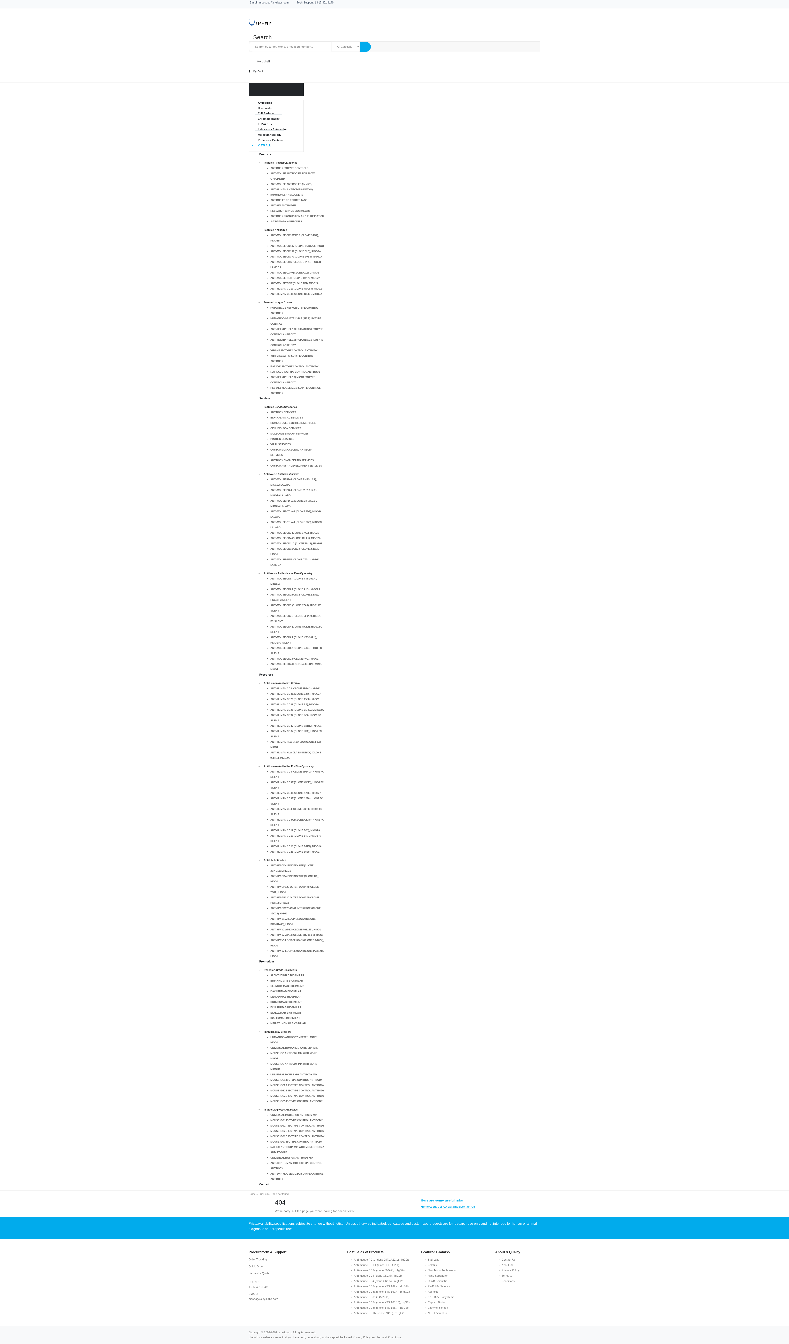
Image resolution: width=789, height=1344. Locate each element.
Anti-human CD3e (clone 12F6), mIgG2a (295, 693)
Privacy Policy (511, 1270)
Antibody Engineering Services (292, 460)
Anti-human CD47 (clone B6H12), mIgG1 (295, 725)
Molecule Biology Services (289, 433)
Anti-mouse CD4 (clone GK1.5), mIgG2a (295, 538)
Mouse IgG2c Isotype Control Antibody (297, 1096)
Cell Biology (266, 113)
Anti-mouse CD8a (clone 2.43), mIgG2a (295, 589)
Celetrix (432, 1265)
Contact (264, 1184)
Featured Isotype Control (278, 302)
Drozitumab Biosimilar (286, 1002)
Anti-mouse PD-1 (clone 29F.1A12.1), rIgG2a (381, 1259)
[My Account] (262, 61)
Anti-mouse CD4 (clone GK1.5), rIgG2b (378, 1275)
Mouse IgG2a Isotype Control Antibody (297, 1085)
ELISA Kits (265, 124)
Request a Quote (259, 1273)
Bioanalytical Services (286, 417)
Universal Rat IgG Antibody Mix (291, 1157)
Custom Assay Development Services (296, 465)
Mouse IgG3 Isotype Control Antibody (296, 1101)
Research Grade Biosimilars (290, 210)
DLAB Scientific (437, 1281)
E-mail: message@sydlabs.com (269, 2)
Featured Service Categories (280, 407)
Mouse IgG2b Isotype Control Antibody (297, 1090)
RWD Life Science (439, 1286)
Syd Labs (433, 1259)
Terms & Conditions (389, 1337)
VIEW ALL (264, 145)
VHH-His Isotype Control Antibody (293, 350)
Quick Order (256, 1266)
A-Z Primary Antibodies (286, 221)
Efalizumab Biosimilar (285, 1012)
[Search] (365, 47)
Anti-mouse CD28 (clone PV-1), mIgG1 (294, 658)
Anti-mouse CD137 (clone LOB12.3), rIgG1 (297, 246)
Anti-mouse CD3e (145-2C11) (371, 1297)
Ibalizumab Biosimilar (285, 1018)
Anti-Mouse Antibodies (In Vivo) (291, 184)
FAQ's (445, 1206)
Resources (266, 674)
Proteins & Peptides (270, 140)
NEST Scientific (438, 1313)
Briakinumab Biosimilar (286, 980)
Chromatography (268, 118)
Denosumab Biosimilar (285, 996)
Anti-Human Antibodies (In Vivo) (291, 189)
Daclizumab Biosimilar (286, 991)
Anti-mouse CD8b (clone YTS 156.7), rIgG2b (381, 1307)
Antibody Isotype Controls (289, 168)
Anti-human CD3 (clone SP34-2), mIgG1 (295, 688)
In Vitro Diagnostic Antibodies (281, 1109)
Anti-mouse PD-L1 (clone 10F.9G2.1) (376, 1265)
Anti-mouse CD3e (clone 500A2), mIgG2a (379, 1270)
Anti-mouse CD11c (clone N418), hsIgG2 (296, 543)
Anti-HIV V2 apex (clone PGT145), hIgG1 (295, 929)
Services (264, 398)
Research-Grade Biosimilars (280, 970)
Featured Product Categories (280, 162)
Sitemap (454, 1206)
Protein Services (282, 439)
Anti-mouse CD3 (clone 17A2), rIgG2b (295, 532)
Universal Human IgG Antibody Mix (294, 1047)
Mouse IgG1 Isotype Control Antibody (296, 1079)
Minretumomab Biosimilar (288, 1023)
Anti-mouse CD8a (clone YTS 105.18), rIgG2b (382, 1302)
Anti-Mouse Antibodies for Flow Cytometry (288, 573)
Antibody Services (283, 412)
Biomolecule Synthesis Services (293, 423)
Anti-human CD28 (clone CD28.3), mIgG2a (297, 709)
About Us (435, 1206)
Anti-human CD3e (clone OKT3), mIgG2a (296, 294)
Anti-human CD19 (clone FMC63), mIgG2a (296, 288)
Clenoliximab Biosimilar (287, 986)
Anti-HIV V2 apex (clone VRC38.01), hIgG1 (296, 935)
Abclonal (433, 1291)
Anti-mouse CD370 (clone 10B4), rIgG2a (296, 256)
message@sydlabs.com (263, 1298)
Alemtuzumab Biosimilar (287, 975)
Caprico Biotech (437, 1302)
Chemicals (264, 108)
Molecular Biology (269, 134)
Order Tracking (258, 1259)
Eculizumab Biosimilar (285, 1007)
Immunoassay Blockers (286, 194)
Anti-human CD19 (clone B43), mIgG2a (295, 830)
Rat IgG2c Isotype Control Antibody (295, 371)
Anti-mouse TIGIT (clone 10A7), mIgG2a (295, 278)
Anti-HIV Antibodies (283, 205)
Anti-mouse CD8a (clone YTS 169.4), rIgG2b (381, 1286)
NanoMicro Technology (442, 1270)
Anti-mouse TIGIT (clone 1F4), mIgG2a (294, 283)
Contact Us (467, 1206)
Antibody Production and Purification (297, 216)
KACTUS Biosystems (441, 1297)
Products (265, 154)
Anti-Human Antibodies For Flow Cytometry (289, 766)
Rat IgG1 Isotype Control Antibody (294, 366)
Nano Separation (438, 1275)
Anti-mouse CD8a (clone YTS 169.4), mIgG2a (382, 1291)
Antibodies (265, 102)
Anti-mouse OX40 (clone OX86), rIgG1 (294, 272)
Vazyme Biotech (438, 1307)
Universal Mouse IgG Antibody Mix (293, 1074)
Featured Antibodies (275, 230)
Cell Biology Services (285, 428)
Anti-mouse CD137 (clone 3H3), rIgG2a (295, 251)
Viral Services (280, 444)
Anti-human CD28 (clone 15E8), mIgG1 (295, 699)
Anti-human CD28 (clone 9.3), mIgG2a (294, 704)
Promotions (267, 961)
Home (252, 1194)
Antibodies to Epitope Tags (288, 200)
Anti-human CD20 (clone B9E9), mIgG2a (296, 846)
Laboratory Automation (272, 129)
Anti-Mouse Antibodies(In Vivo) (281, 474)
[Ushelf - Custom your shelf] (260, 21)
